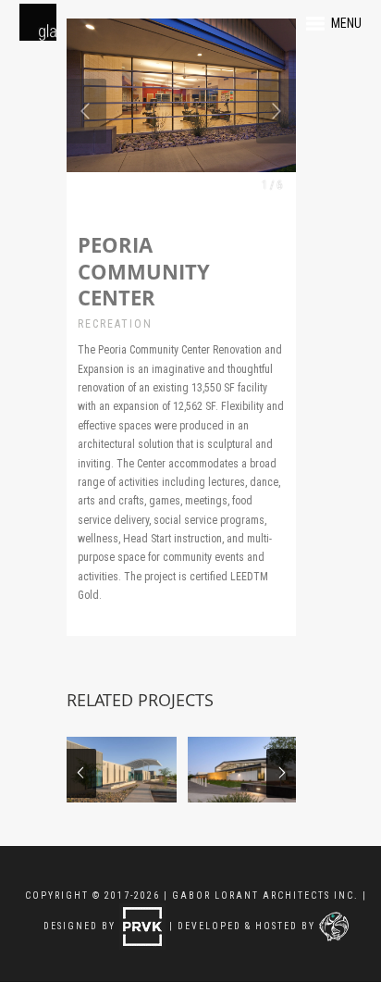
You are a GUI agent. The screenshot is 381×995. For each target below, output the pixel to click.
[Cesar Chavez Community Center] (243, 769)
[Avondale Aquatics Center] (122, 769)
